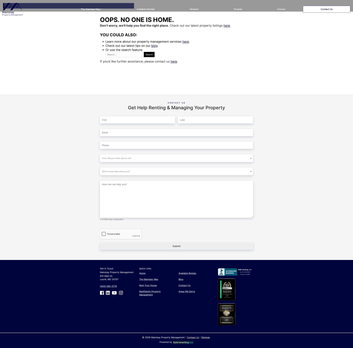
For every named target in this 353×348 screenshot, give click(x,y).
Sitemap (205, 337)
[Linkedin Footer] (108, 292)
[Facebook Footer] (102, 292)
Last (180, 112)
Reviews (194, 9)
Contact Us (326, 9)
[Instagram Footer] (121, 292)
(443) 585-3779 (108, 286)
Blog (181, 279)
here (227, 25)
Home (142, 273)
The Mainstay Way (90, 9)
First (102, 112)
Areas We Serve (187, 291)
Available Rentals (146, 9)
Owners (281, 9)
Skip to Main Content (13, 1)
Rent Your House (148, 285)
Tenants (238, 9)
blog (154, 45)
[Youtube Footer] (114, 292)
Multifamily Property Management (150, 293)
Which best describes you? (114, 164)
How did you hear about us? (115, 151)
